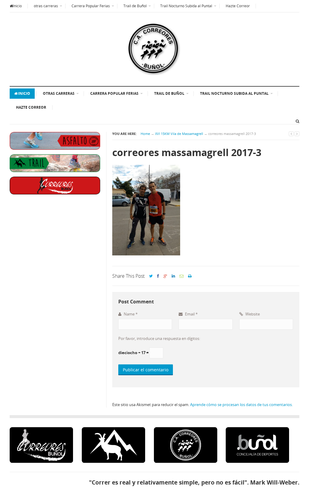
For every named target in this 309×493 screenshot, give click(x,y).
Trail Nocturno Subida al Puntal (186, 5)
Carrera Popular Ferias (91, 5)
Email (191, 314)
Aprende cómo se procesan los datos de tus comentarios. (241, 404)
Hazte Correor (238, 5)
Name (130, 314)
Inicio (17, 5)
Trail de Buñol (135, 5)
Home (145, 133)
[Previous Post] (291, 133)
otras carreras (46, 5)
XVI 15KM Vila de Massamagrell (179, 133)
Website (252, 314)
